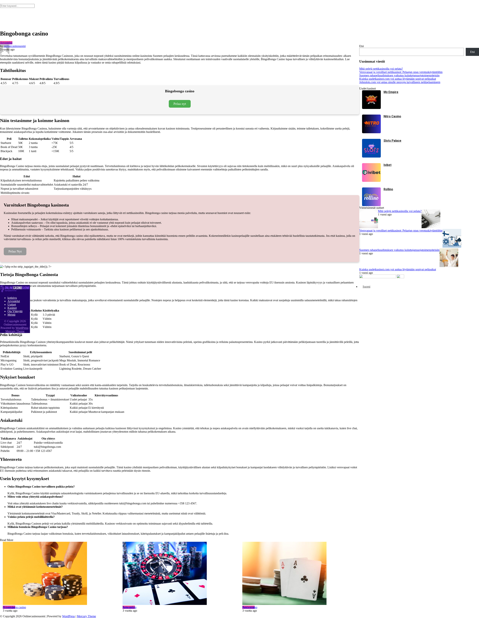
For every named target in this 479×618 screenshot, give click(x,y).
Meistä (11, 314)
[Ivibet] (371, 180)
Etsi (361, 46)
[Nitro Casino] (371, 132)
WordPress (68, 616)
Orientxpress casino (14, 607)
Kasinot (12, 307)
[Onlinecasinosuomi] (15, 291)
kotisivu (12, 297)
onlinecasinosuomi (15, 46)
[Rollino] (371, 205)
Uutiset (11, 304)
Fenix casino (249, 607)
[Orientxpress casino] (60, 574)
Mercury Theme (86, 616)
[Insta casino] (180, 574)
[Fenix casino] (299, 574)
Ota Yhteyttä (14, 311)
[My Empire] (371, 108)
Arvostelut (6, 42)
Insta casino (129, 607)
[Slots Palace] (371, 156)
